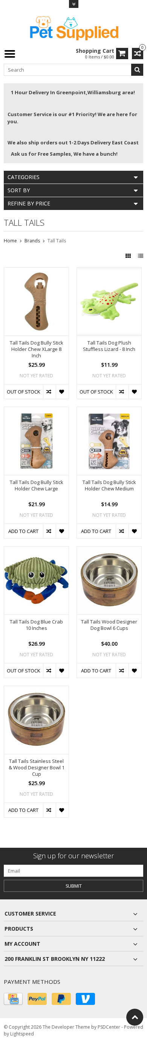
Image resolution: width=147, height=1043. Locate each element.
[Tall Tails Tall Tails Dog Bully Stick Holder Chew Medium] (109, 411)
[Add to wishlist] (62, 391)
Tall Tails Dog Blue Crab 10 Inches (36, 625)
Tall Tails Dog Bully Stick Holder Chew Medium (109, 485)
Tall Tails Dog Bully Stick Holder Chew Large (36, 485)
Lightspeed (22, 1034)
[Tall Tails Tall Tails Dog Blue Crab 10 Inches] (36, 550)
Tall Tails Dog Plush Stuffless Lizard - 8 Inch (109, 346)
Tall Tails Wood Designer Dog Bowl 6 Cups (109, 625)
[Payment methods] (13, 999)
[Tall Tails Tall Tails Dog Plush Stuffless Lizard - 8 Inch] (109, 271)
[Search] (137, 70)
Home (10, 240)
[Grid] (129, 255)
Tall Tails (56, 240)
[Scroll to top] (134, 1017)
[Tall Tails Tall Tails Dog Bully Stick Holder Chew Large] (36, 411)
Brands (32, 240)
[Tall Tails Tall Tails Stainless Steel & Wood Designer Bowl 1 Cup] (36, 690)
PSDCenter (109, 1027)
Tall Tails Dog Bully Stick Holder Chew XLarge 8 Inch (36, 349)
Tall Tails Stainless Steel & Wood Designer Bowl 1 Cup (36, 767)
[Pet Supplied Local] (73, 27)
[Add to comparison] (49, 391)
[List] (140, 255)
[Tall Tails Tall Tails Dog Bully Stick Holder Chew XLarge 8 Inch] (36, 271)
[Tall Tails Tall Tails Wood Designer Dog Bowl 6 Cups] (109, 550)
